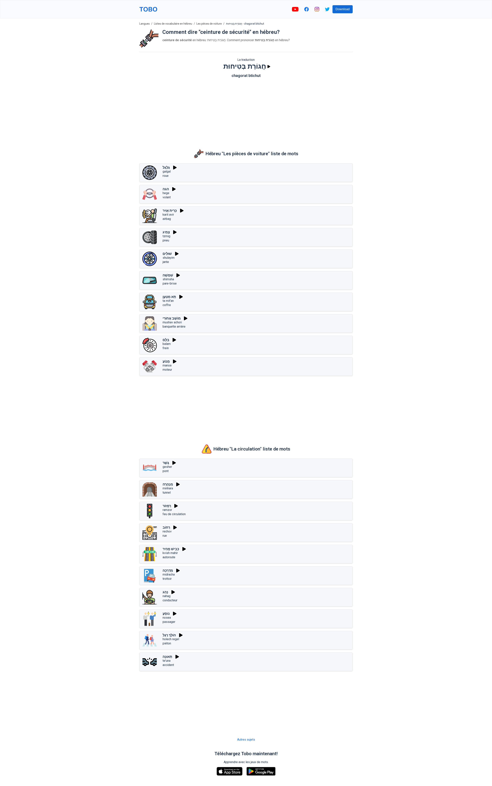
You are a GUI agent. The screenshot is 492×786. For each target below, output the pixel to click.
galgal (167, 171)
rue (165, 535)
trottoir (167, 579)
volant (167, 197)
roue (166, 176)
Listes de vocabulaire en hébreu (173, 23)
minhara (168, 488)
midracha (169, 574)
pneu (166, 240)
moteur (167, 369)
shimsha (168, 279)
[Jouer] (269, 66)
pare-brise (170, 283)
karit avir (168, 214)
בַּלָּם (166, 340)
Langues (144, 23)
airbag (167, 219)
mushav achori (172, 322)
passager (169, 622)
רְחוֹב (166, 527)
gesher (167, 467)
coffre (167, 305)
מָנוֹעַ (166, 361)
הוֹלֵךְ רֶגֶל (169, 635)
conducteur (170, 600)
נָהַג (165, 592)
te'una (166, 661)
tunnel (167, 492)
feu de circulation (174, 514)
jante (166, 262)
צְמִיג (166, 232)
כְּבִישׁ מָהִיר (171, 549)
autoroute (169, 557)
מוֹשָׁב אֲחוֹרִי (172, 318)
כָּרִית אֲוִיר (170, 211)
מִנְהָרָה (168, 484)
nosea (167, 617)
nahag (166, 596)
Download (343, 9)
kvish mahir (170, 553)
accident (168, 665)
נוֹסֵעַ (166, 614)
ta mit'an (168, 301)
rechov (167, 531)
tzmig (166, 236)
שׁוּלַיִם (167, 254)
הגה (166, 189)
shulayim (169, 257)
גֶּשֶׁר (166, 463)
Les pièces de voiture (209, 23)
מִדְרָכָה (168, 570)
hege (166, 193)
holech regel (171, 639)
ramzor (167, 510)
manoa (167, 365)
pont (166, 471)
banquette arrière (174, 326)
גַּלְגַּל (166, 167)
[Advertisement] (246, 111)
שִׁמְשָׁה (168, 275)
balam (167, 344)
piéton (167, 643)
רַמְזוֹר (167, 506)
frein (166, 348)
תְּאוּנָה (167, 657)
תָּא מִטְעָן (169, 297)
